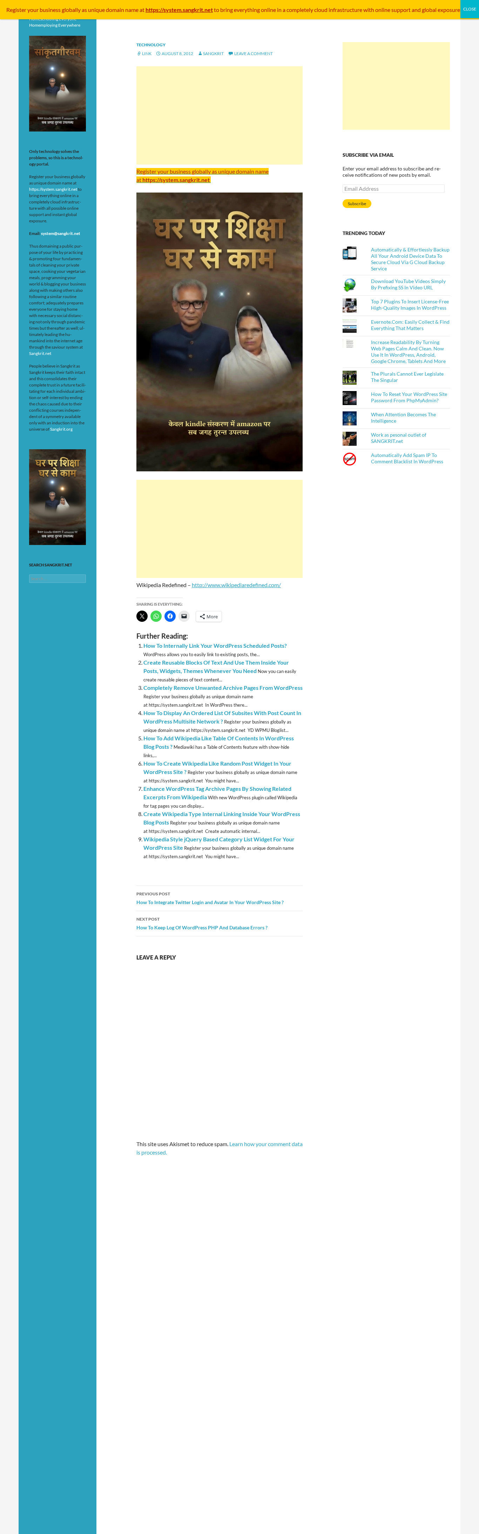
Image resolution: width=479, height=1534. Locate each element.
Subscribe (357, 203)
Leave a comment (253, 53)
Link (146, 53)
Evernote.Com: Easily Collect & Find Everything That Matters (410, 325)
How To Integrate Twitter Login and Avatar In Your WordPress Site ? (210, 898)
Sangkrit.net (40, 353)
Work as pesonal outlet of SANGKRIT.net (398, 438)
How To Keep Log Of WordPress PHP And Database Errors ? (202, 923)
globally (71, 9)
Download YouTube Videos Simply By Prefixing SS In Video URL (408, 284)
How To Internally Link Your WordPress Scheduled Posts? (215, 645)
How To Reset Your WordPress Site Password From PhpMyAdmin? (409, 397)
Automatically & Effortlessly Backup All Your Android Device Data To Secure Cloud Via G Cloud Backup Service (410, 259)
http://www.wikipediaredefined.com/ (236, 584)
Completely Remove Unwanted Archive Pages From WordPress (223, 687)
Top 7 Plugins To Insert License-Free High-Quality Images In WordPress (410, 304)
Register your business (34, 9)
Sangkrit (213, 53)
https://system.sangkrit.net (53, 189)
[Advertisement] (219, 115)
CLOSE (469, 9)
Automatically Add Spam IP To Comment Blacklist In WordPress (407, 458)
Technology (151, 44)
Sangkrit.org (61, 429)
